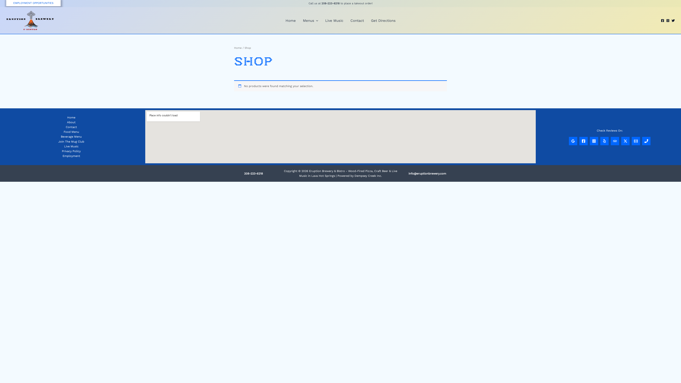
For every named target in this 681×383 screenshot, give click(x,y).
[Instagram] (667, 20)
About (71, 122)
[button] (33, 3)
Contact (357, 20)
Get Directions (383, 20)
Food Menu (71, 132)
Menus (308, 20)
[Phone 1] (646, 141)
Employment (71, 156)
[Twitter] (673, 20)
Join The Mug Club (71, 141)
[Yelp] (604, 141)
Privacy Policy (71, 151)
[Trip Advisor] (615, 141)
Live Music (334, 20)
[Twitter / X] (625, 141)
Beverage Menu (71, 136)
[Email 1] (636, 141)
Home (291, 20)
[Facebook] (662, 20)
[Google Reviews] (573, 141)
